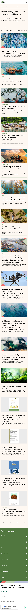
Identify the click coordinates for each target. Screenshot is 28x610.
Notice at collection (6, 608)
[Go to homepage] (3, 2)
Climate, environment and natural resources (14, 6)
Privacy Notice (3, 596)
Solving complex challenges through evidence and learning (12, 586)
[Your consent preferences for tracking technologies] (25, 607)
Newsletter (4, 591)
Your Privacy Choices (10, 606)
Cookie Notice (3, 595)
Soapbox (13, 601)
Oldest (25, 30)
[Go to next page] (21, 522)
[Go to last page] (24, 522)
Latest (22, 30)
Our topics (3, 6)
